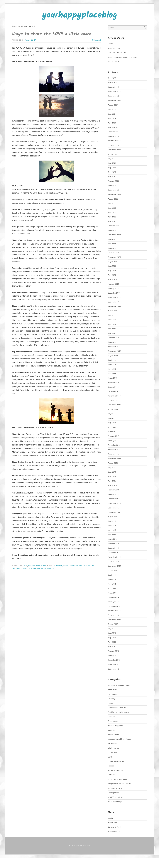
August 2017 (113, 409)
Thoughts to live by (115, 788)
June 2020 (112, 266)
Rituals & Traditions (115, 770)
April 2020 (112, 275)
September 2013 (114, 620)
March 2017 (112, 432)
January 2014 (113, 602)
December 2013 (114, 606)
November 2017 (114, 396)
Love (65, 566)
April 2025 (112, 78)
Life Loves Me (113, 748)
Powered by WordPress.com (79, 846)
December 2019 (114, 293)
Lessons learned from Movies (119, 739)
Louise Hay (112, 752)
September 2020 (114, 257)
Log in (110, 818)
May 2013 (112, 638)
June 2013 (112, 633)
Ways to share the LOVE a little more (51, 34)
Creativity (111, 699)
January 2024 (113, 136)
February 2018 (113, 382)
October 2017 (113, 400)
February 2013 (113, 651)
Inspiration (112, 730)
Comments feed (114, 827)
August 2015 (113, 517)
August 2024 (113, 105)
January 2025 (113, 87)
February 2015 (113, 544)
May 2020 (112, 271)
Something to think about (117, 779)
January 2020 (113, 289)
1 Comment (96, 40)
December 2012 (114, 660)
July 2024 (112, 109)
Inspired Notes (113, 734)
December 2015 (114, 499)
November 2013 (114, 611)
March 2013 (112, 647)
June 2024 (112, 114)
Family (110, 703)
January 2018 (113, 387)
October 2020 (113, 253)
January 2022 (113, 230)
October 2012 (113, 669)
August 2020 (113, 262)
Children (58, 566)
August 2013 (113, 624)
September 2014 (114, 566)
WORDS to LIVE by (115, 797)
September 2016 (114, 459)
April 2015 (112, 535)
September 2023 (114, 150)
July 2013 (112, 629)
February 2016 (113, 490)
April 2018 (112, 374)
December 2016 (114, 445)
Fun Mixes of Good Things (118, 708)
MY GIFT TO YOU (114, 62)
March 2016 (112, 485)
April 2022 (112, 217)
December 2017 (114, 391)
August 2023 (113, 154)
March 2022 (112, 221)
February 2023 (113, 181)
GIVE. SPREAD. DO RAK (117, 53)
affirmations (112, 690)
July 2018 (112, 360)
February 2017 (113, 436)
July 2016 (112, 468)
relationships (47, 568)
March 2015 (112, 539)
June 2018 (112, 365)
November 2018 (114, 347)
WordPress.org (114, 831)
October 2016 (113, 454)
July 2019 (112, 315)
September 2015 (114, 512)
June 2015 (112, 526)
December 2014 (114, 553)
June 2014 (112, 579)
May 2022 (112, 212)
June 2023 (112, 163)
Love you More (75, 566)
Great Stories (113, 721)
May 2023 (112, 168)
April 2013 (112, 642)
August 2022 (113, 199)
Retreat (111, 766)
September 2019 (114, 306)
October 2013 (113, 615)
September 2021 (114, 235)
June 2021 (112, 239)
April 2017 (112, 427)
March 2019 (112, 333)
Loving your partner (30, 568)
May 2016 (112, 476)
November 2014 (114, 557)
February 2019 (113, 338)
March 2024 (112, 127)
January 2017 (113, 441)
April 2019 (112, 329)
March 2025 (112, 83)
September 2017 (114, 405)
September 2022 (114, 194)
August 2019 (113, 311)
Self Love (111, 775)
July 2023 (112, 159)
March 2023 (112, 177)
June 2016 (112, 472)
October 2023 (113, 145)
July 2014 (112, 575)
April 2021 (112, 244)
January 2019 (113, 342)
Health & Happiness (115, 726)
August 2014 (113, 570)
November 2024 (114, 91)
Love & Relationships (116, 761)
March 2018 (112, 378)
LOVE (25, 566)
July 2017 (112, 414)
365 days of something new (119, 685)
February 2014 (113, 597)
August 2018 (113, 356)
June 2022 (112, 208)
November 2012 (114, 664)
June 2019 (112, 320)
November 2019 (114, 297)
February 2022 (113, 226)
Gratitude (111, 717)
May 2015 (112, 530)
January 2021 (113, 248)
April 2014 (112, 588)
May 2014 (112, 584)
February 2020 (113, 284)
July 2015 (112, 521)
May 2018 (112, 369)
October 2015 (113, 508)
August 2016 (113, 463)
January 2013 (113, 655)
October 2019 (113, 302)
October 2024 (113, 96)
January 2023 (113, 185)
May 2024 (112, 118)
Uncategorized (113, 793)
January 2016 (113, 494)
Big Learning (112, 694)
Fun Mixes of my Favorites (118, 712)
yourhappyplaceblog (79, 15)
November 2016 (114, 450)
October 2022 (113, 190)
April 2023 (112, 172)
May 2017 (112, 423)
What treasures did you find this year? (122, 57)
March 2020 (112, 279)
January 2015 (113, 548)
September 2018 (114, 351)
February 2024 (113, 132)
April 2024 (112, 123)
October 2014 (113, 561)
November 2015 (114, 503)
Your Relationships (37, 566)
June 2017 (112, 418)
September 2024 (114, 100)
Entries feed (112, 823)
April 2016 (112, 481)
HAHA (110, 44)
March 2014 (112, 593)
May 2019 (112, 324)
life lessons (112, 743)
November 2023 (114, 141)
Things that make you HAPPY (119, 784)
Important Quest (114, 48)
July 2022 (112, 203)
